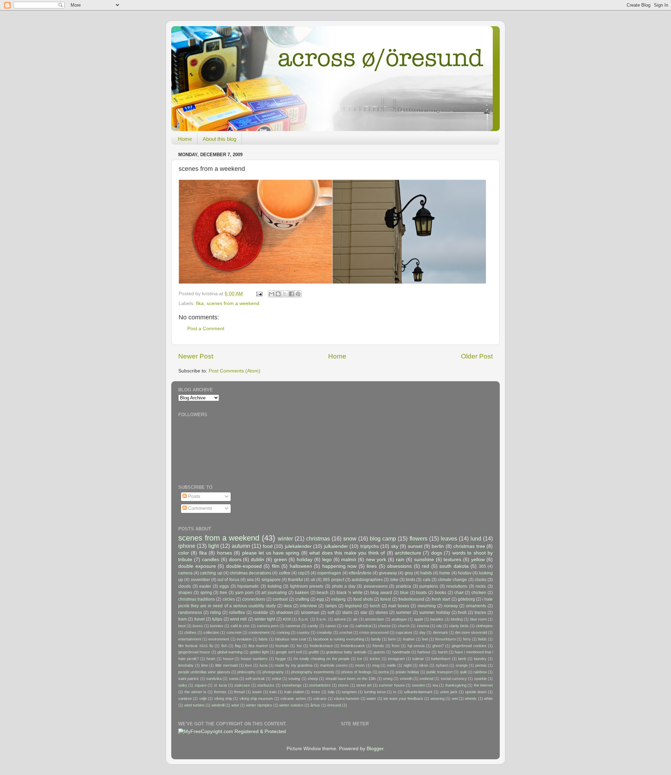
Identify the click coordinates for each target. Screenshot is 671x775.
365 (482, 566)
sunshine (424, 559)
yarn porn (244, 592)
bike (394, 579)
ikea (288, 605)
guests (379, 652)
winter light (264, 619)
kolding (275, 586)
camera (185, 573)
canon (330, 626)
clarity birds (459, 626)
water (371, 698)
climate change (452, 579)
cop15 (304, 573)
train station (294, 692)
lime (204, 665)
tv (394, 692)
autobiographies (367, 579)
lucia (263, 665)
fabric (263, 639)
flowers (418, 538)
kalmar (418, 659)
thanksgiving (456, 685)
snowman (310, 612)
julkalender (336, 546)
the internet (483, 685)
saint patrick (188, 678)
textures (452, 559)
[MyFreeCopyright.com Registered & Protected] (232, 731)
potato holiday (407, 672)
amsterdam (374, 619)
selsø (276, 678)
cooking (283, 632)
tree (223, 592)
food (268, 546)
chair (459, 592)
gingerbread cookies (469, 646)
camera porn (268, 626)
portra (383, 672)
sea (250, 579)
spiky (182, 685)
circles (229, 599)
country (303, 632)
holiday (304, 559)
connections (253, 599)
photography (273, 672)
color (183, 553)
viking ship (223, 698)
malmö (348, 559)
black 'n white (350, 592)
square (201, 685)
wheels (471, 698)
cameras (293, 626)
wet (455, 698)
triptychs (369, 546)
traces (480, 612)
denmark (440, 632)
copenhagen (329, 573)
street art (363, 685)
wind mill (238, 619)
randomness (190, 612)
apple (418, 619)
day (422, 632)
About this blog (219, 139)
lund (475, 538)
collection (211, 632)
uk (313, 579)
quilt (463, 672)
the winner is (196, 692)
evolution (244, 639)
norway (451, 605)
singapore (271, 579)
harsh (443, 652)
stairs (347, 612)
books (440, 592)
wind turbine (194, 705)
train (272, 692)
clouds (184, 586)
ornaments (476, 605)
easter (205, 586)
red (425, 566)
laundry (480, 659)
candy (313, 626)
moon (360, 665)
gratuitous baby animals (346, 652)
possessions (376, 586)
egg (320, 599)
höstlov (464, 573)
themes (220, 692)
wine (235, 705)
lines (372, 566)
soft (330, 612)
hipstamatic (248, 586)
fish (224, 646)
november (200, 579)
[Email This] (271, 293)
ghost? (438, 646)
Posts (193, 496)
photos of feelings (356, 672)
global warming (230, 652)
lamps (331, 605)
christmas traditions (196, 599)
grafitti (314, 652)
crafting (302, 599)
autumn (241, 546)
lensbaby (186, 665)
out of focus (228, 579)
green (280, 559)
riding (215, 612)
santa (233, 678)
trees (315, 692)
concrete (233, 632)
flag (238, 646)
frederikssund (411, 599)
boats (421, 592)
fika (200, 303)
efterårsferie (360, 573)
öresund (334, 705)
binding (457, 619)
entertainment (189, 639)
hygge (280, 659)
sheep (313, 678)
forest (385, 599)
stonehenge (292, 685)
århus (315, 705)
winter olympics (259, 705)
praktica (403, 586)
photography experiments (312, 672)
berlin (438, 546)
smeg (387, 678)
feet (425, 639)
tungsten (349, 692)
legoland (353, 605)
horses (224, 553)
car (345, 626)
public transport (439, 672)
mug (376, 665)
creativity (324, 632)
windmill (217, 705)
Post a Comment (205, 328)
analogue (399, 619)
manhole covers (334, 665)
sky (394, 546)
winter (285, 538)
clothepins (484, 626)
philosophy (246, 672)
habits (426, 573)
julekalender (298, 546)
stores (343, 685)
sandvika (214, 678)
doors (235, 559)
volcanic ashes (293, 698)
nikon (423, 665)
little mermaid (226, 665)
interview (308, 605)
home (444, 573)
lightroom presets (307, 586)
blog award (381, 592)
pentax (481, 665)
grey (409, 573)
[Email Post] (259, 293)
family (376, 639)
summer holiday (434, 612)
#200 (287, 619)
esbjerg (338, 599)
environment (218, 639)
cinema (423, 626)
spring (206, 592)
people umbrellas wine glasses (204, 672)
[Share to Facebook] (291, 293)
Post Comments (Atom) (234, 371)
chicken (478, 592)
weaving (438, 698)
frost (395, 646)
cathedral (363, 626)
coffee (284, 573)
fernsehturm (445, 639)
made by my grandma (293, 665)
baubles (436, 619)
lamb (462, 659)
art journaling (274, 592)
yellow (478, 559)
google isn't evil (289, 652)
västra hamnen (346, 698)
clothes (190, 632)
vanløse (185, 698)
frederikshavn (321, 646)
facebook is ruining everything (338, 639)
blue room (478, 619)
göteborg (466, 599)
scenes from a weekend (233, 303)
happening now (339, 566)
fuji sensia (416, 646)
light (213, 546)
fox (299, 646)
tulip (331, 692)
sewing (294, 678)
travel (199, 619)
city (439, 626)
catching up (211, 573)
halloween (301, 566)
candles (210, 559)
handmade (401, 652)
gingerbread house (194, 652)
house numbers (254, 659)
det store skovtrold (471, 632)
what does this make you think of (347, 553)
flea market (258, 646)
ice (359, 659)
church (404, 626)
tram (182, 619)
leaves (449, 538)
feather (409, 639)
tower (257, 692)
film (276, 566)
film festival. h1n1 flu (195, 646)
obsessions (399, 566)
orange (462, 665)
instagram (396, 659)
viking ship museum (256, 698)
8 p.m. (303, 619)
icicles (375, 659)
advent (340, 619)
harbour (424, 652)
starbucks (265, 685)
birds (410, 579)
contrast (280, 599)
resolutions (456, 586)
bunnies (216, 626)
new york (376, 559)
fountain (282, 646)
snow (349, 538)
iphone (186, 546)
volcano (319, 698)
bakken (302, 592)
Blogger (375, 748)
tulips (217, 619)
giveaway (388, 573)
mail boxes (398, 605)
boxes (198, 626)
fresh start (441, 599)
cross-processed (374, 632)
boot (182, 626)
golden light (259, 652)
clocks (480, 579)
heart (211, 659)
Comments (199, 508)
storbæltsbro (320, 685)
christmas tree (469, 546)
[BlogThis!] (278, 293)
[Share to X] (284, 293)
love (248, 665)
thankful (295, 579)
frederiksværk (353, 646)
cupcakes (404, 632)
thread (239, 692)
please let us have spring (271, 553)
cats (427, 579)
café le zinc (240, 626)
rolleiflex (237, 612)
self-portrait (255, 678)
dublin (257, 559)
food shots (363, 599)
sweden (418, 685)
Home (185, 139)
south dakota (454, 566)
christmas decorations (250, 573)
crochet (345, 632)
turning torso (375, 692)
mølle (391, 665)
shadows (284, 612)
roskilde (260, 612)
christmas (318, 538)
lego (327, 559)
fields (482, 639)
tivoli (462, 612)
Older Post (477, 356)
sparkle (480, 678)
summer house (391, 685)
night (408, 665)
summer (403, 612)
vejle (203, 698)
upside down (476, 692)
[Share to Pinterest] (298, 293)
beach (323, 592)
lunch (375, 605)
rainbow (480, 672)
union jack (448, 692)
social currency (454, 678)
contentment (258, 632)
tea (435, 685)
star (363, 612)
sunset (415, 546)
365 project (333, 579)
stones (381, 612)
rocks (481, 586)
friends (378, 646)
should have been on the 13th (350, 678)
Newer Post (195, 356)
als (355, 619)
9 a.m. (321, 619)
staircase (242, 685)
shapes (185, 592)
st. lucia (220, 685)
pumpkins (428, 586)
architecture (408, 553)
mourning (427, 605)
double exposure (197, 566)
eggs (224, 586)
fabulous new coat (290, 639)
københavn (440, 659)
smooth (406, 678)
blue (404, 592)
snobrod (426, 678)
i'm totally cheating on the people (322, 659)
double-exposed (244, 566)
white (488, 698)
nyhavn (442, 665)
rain (400, 559)
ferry (467, 639)
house (228, 659)
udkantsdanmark (418, 692)
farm (392, 639)
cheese (384, 626)
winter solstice (291, 705)
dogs (436, 553)
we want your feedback (403, 698)
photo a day (343, 586)
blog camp (383, 538)
